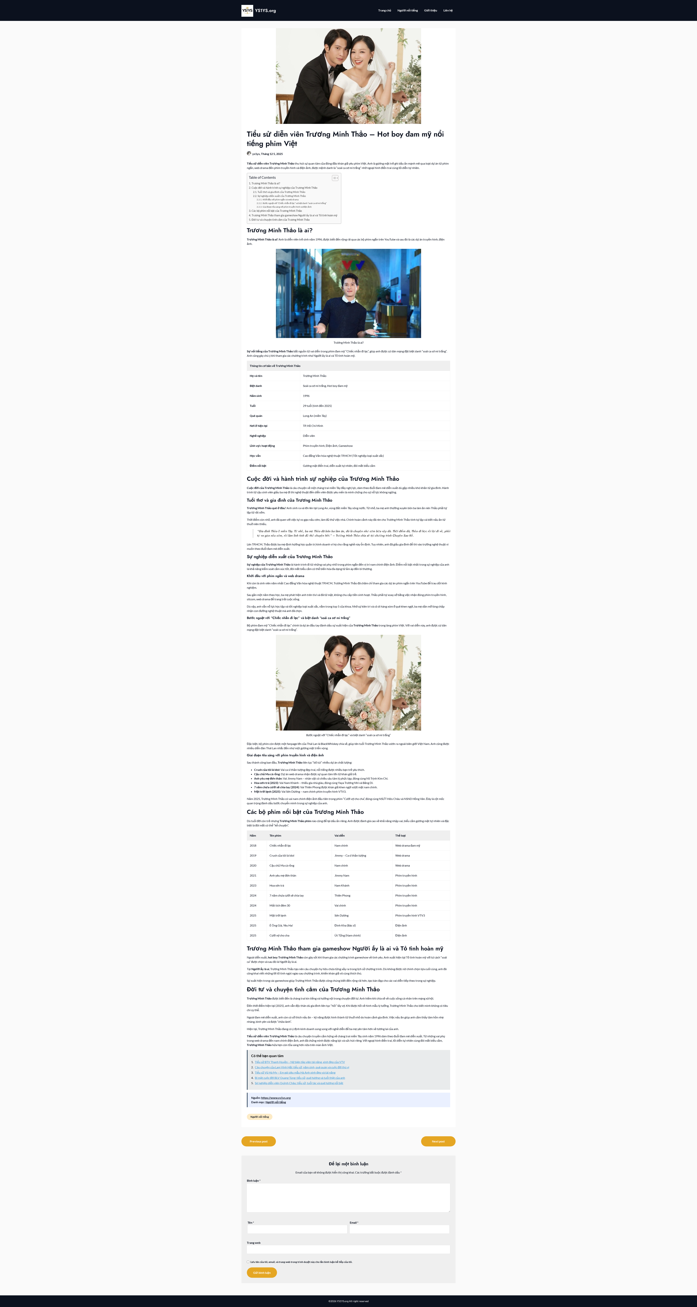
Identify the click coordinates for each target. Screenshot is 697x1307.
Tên (251, 1222)
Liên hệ (448, 10)
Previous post (259, 1141)
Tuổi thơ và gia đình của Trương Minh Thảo (281, 191)
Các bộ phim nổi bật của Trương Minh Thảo (277, 210)
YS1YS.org (265, 10)
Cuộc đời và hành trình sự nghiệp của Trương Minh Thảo (284, 187)
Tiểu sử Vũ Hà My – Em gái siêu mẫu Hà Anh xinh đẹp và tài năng (295, 1072)
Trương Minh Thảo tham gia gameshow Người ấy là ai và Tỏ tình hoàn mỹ (294, 215)
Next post (438, 1141)
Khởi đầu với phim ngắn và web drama (280, 199)
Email (354, 1222)
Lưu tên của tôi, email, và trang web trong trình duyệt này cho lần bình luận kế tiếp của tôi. (301, 1261)
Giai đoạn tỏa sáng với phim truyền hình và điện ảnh (287, 206)
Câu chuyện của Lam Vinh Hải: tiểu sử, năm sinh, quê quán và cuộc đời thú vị (302, 1067)
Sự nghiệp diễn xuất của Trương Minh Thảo (282, 195)
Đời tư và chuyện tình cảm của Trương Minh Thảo (281, 219)
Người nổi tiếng (408, 10)
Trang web (253, 1242)
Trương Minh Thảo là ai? (266, 183)
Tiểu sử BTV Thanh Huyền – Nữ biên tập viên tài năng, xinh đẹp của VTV (300, 1062)
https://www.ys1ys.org (276, 1097)
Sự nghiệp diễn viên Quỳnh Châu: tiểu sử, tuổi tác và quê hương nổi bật (299, 1083)
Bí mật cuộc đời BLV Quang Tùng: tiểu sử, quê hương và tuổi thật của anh (300, 1077)
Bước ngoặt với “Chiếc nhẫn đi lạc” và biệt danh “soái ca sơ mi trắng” (294, 203)
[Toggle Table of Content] (333, 178)
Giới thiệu (430, 10)
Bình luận (253, 1180)
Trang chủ (384, 10)
